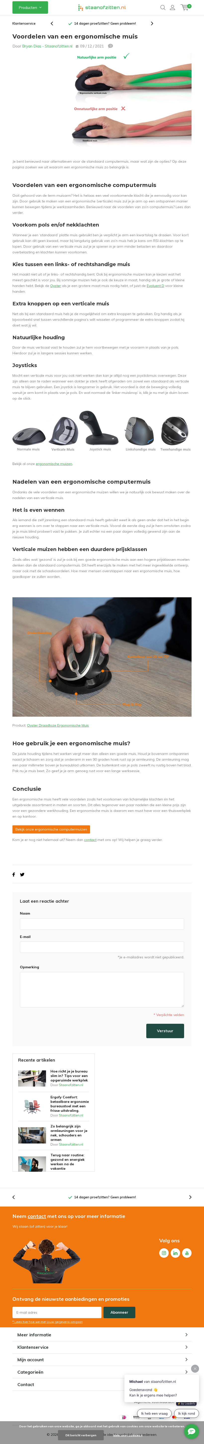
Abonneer (119, 1312)
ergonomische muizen (54, 464)
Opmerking (29, 967)
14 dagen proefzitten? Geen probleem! (105, 23)
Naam (25, 913)
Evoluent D (155, 285)
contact (90, 840)
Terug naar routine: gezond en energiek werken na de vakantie (68, 1162)
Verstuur (165, 1030)
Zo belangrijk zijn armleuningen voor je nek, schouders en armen (69, 1133)
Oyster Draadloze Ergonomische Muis (58, 725)
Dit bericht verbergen (80, 1435)
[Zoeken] (162, 7)
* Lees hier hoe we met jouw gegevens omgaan (47, 1322)
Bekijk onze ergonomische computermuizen (51, 829)
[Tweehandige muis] (102, 656)
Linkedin (175, 1253)
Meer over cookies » (128, 1435)
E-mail (25, 936)
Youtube (187, 1253)
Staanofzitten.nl (71, 1085)
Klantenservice (24, 23)
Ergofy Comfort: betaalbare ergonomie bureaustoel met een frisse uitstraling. (70, 1104)
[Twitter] (22, 874)
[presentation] (54, 23)
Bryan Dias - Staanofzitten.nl (47, 46)
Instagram (164, 1253)
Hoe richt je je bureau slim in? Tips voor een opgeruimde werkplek (69, 1075)
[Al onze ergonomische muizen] (102, 430)
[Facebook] (13, 874)
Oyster (55, 285)
